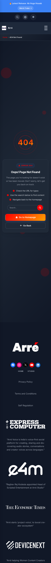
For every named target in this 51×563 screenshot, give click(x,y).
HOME (20, 371)
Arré (10, 28)
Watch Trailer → (25, 8)
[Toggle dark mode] (25, 17)
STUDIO (31, 371)
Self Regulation (25, 405)
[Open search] (17, 17)
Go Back (27, 225)
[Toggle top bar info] (33, 17)
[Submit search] (40, 208)
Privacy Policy (26, 381)
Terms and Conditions (25, 393)
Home (5, 37)
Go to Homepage (27, 217)
